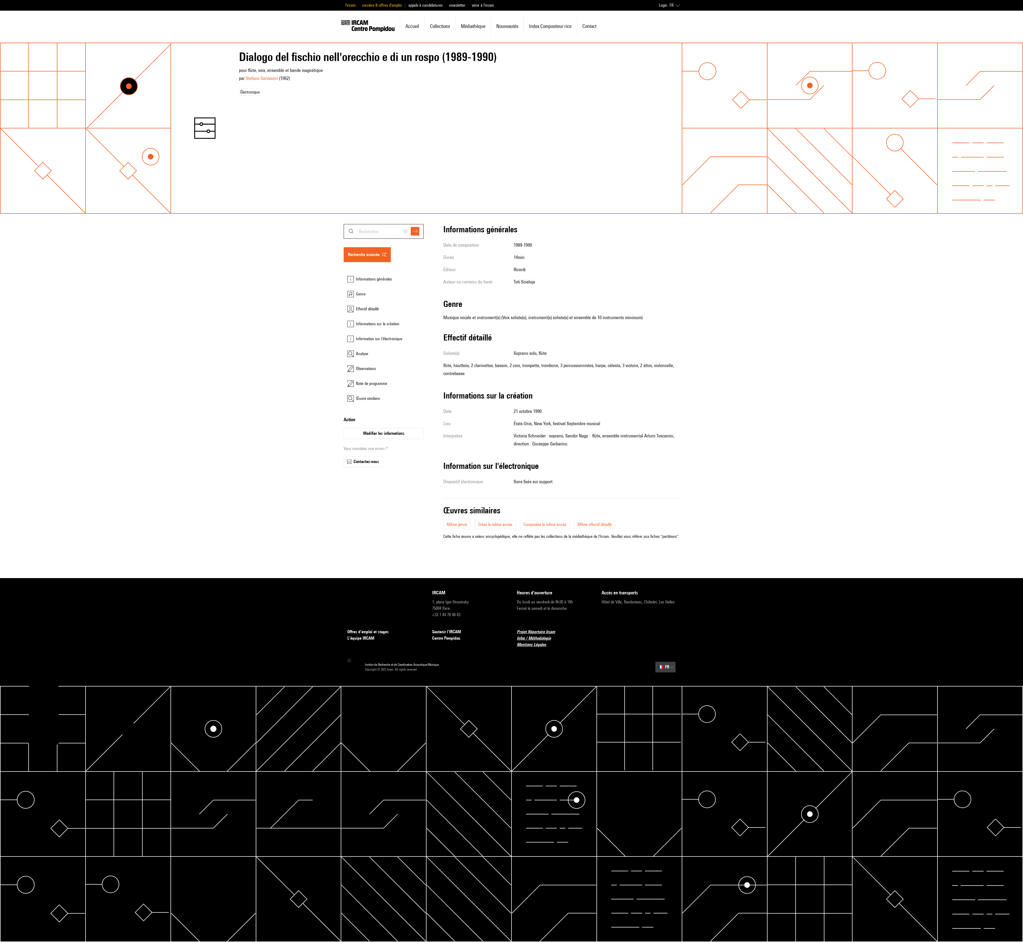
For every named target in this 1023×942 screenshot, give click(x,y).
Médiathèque (473, 26)
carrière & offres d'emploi (382, 5)
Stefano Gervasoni (262, 78)
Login (663, 5)
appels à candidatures (425, 5)
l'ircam (350, 5)
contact (589, 26)
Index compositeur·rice (550, 26)
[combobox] (384, 231)
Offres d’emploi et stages (368, 631)
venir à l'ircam (483, 5)
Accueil (412, 26)
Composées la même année (544, 524)
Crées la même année (495, 524)
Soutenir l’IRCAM (446, 631)
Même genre (457, 524)
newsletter (457, 5)
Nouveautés (507, 26)
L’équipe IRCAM (360, 638)
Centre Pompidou (446, 638)
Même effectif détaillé (595, 524)
